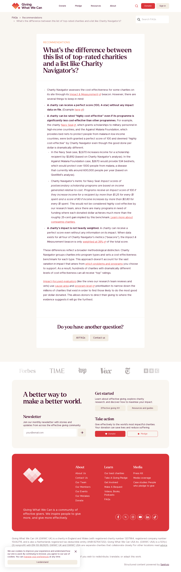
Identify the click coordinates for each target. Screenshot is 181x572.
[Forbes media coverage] (27, 370)
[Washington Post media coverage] (82, 370)
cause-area (62, 286)
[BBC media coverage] (151, 370)
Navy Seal (67, 125)
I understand (42, 562)
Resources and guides (142, 408)
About (113, 6)
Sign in (163, 6)
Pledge (78, 6)
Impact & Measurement (84, 94)
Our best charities (114, 473)
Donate (62, 6)
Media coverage (142, 478)
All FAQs (80, 338)
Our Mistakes (82, 496)
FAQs (15, 18)
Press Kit (138, 473)
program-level (83, 286)
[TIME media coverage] (56, 370)
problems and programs (104, 264)
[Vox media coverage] (106, 370)
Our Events (81, 491)
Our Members (82, 487)
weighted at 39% (93, 242)
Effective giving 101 (110, 408)
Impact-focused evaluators (59, 281)
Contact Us (81, 478)
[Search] (136, 6)
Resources (96, 6)
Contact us (99, 338)
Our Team (80, 482)
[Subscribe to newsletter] (82, 433)
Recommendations (32, 18)
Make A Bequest (113, 487)
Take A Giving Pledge (116, 478)
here (77, 110)
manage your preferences (36, 557)
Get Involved (111, 482)
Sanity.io (164, 564)
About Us (80, 473)
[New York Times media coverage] (127, 370)
